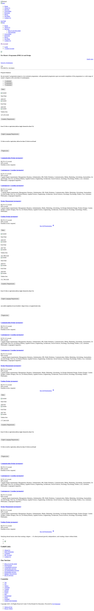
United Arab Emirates (10, 601)
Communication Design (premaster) (12, 158)
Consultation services (10, 567)
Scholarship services (10, 572)
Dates (3, 89)
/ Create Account (9, 48)
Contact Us (7, 18)
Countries (7, 553)
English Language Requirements (10, 134)
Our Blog (7, 16)
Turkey (6, 586)
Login (6, 47)
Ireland (6, 591)
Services (6, 9)
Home (6, 6)
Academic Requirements (8, 119)
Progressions (4, 150)
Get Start (3, 21)
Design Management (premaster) (11, 201)
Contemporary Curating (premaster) (12, 170)
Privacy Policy (8, 608)
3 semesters (8, 85)
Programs (7, 13)
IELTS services (8, 575)
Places (6, 14)
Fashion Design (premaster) (9, 216)
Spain (6, 597)
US (5, 584)
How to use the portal (14, 31)
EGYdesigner (56, 604)
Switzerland (7, 596)
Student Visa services (10, 574)
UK (5, 582)
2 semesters (8, 83)
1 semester (8, 81)
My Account (4, 44)
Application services (10, 569)
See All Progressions (46, 226)
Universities (7, 11)
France (6, 592)
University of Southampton (7, 62)
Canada (6, 589)
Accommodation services (11, 570)
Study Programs (9, 552)
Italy (5, 594)
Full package (12, 32)
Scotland (6, 599)
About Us (7, 8)
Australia (7, 587)
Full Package (8, 565)
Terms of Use (8, 607)
